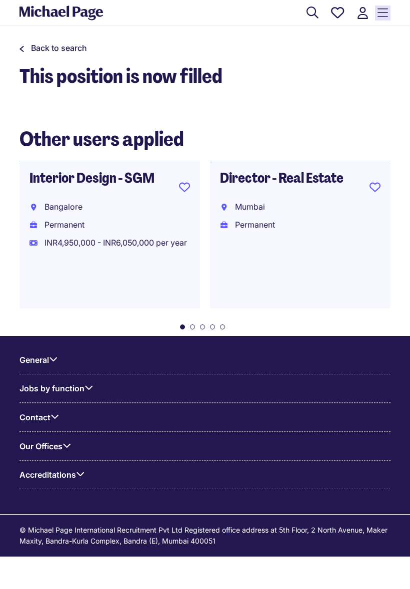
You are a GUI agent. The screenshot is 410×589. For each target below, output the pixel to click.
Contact (35, 417)
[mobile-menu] (382, 12)
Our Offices (41, 446)
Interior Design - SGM (92, 178)
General (34, 360)
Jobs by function (52, 388)
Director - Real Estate (282, 178)
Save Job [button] (184, 189)
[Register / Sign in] (362, 13)
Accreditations (48, 475)
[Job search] (312, 13)
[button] (53, 48)
